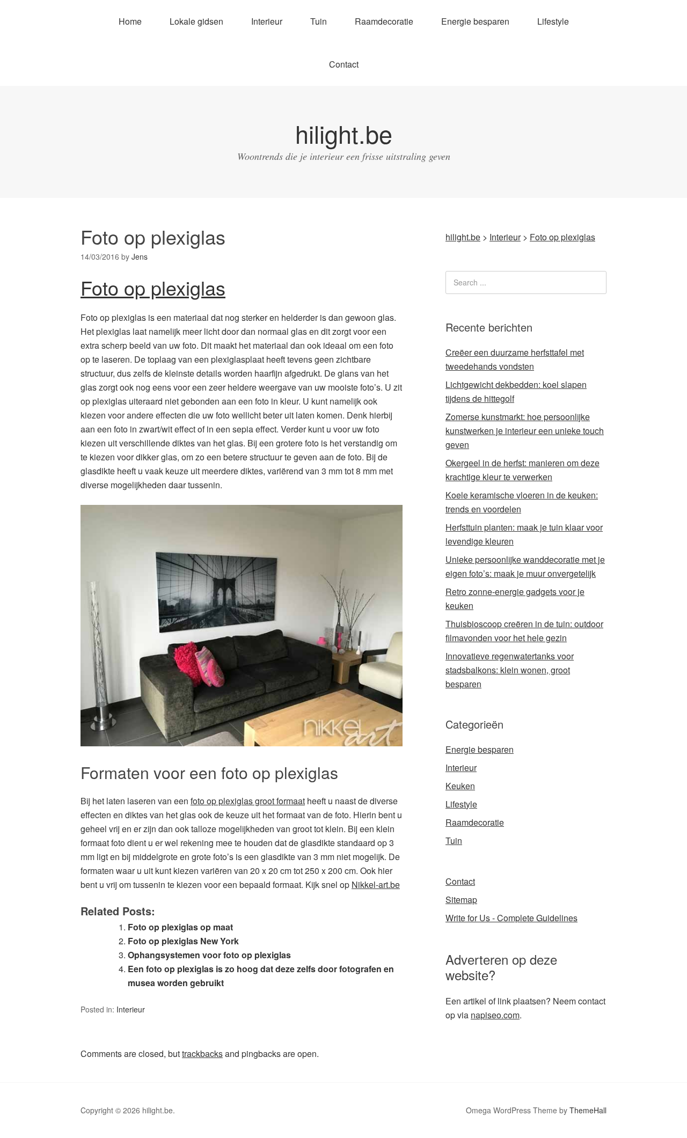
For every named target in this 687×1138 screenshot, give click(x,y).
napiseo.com (495, 1015)
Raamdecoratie (384, 21)
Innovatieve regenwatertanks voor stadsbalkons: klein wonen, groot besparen (509, 670)
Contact (344, 64)
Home (130, 21)
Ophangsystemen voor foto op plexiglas (209, 955)
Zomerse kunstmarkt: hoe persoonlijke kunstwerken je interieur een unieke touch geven (524, 430)
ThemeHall (587, 1110)
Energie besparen (475, 21)
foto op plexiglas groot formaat (248, 801)
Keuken (460, 786)
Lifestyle (553, 21)
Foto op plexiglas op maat (180, 927)
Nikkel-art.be (376, 884)
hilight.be (343, 133)
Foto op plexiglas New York (183, 941)
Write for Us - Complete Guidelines (511, 918)
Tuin (318, 21)
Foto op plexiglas (153, 287)
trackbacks (202, 1053)
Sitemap (461, 899)
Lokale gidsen (196, 21)
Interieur (266, 21)
